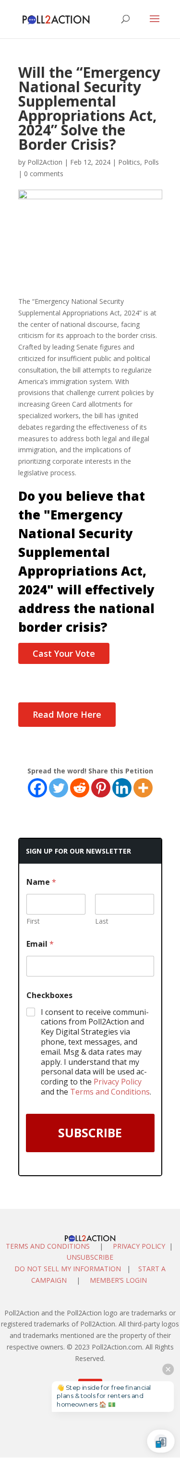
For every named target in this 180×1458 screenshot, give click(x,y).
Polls (151, 162)
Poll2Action (44, 162)
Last (101, 921)
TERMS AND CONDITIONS (48, 1246)
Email (40, 944)
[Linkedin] (122, 787)
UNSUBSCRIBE (90, 1257)
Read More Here (67, 714)
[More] (143, 787)
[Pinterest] (100, 787)
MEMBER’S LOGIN (119, 1280)
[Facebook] (37, 787)
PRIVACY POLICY (139, 1246)
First (33, 921)
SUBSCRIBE (90, 1132)
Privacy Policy (118, 1081)
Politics (129, 162)
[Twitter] (58, 787)
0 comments (43, 173)
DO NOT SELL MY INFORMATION (67, 1268)
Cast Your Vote (64, 653)
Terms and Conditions (110, 1091)
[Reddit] (79, 787)
